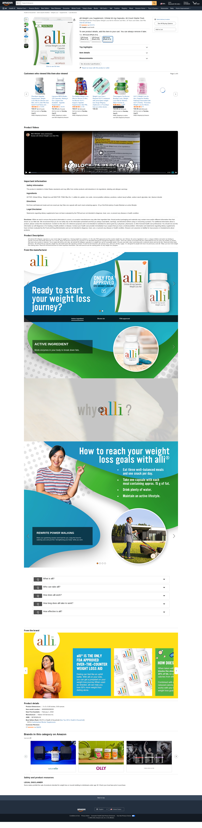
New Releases (56, 8)
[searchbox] (86, 3)
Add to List (159, 29)
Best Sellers (45, 8)
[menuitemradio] (173, 172)
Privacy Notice (85, 816)
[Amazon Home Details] (146, 8)
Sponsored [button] (27, 738)
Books (96, 8)
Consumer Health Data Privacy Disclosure (103, 816)
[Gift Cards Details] (107, 8)
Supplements (63, 12)
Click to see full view (53, 66)
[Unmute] (176, 172)
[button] (5, 8)
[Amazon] (8, 3)
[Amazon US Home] (81, 810)
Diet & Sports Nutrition (43, 12)
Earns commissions (46, 133)
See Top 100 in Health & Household (72, 720)
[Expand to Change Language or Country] (107, 809)
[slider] (97, 172)
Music (131, 8)
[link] (40, 100)
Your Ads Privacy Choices (124, 816)
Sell (111, 8)
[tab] (100, 311)
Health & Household (30, 12)
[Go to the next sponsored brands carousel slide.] (176, 756)
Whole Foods (76, 8)
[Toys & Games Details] (158, 8)
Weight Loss (54, 12)
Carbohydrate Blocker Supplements (44, 722)
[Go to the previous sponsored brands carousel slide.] (26, 756)
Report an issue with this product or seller (96, 68)
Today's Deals (87, 8)
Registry (124, 8)
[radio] (26, 19)
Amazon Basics (34, 8)
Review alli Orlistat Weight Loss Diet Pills (45, 136)
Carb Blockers (73, 12)
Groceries (66, 8)
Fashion (117, 8)
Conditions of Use (75, 816)
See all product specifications (90, 64)
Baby (172, 8)
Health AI (12, 8)
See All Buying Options (165, 23)
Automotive (164, 8)
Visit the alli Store (85, 22)
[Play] (25, 172)
